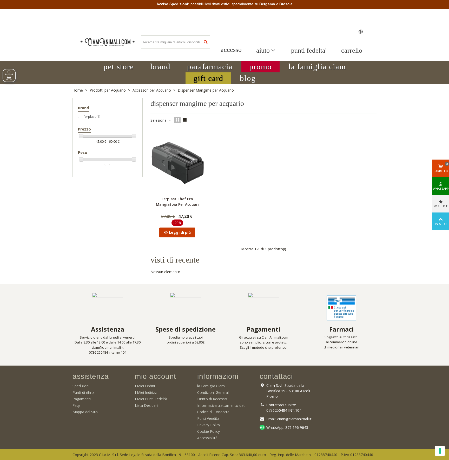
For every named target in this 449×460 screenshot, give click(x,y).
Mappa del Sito (85, 411)
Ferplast (91, 116)
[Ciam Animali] (107, 42)
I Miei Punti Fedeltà (151, 398)
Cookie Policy (208, 431)
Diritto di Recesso (212, 398)
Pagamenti (81, 398)
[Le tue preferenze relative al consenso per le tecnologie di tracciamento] (440, 451)
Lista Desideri (146, 405)
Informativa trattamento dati (221, 405)
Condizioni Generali (213, 392)
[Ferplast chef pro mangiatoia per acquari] (177, 163)
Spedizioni (80, 385)
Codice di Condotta (213, 411)
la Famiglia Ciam (211, 385)
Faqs (76, 405)
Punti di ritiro (83, 392)
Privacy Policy (208, 424)
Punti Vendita (208, 418)
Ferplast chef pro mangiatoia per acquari (177, 201)
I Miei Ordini (145, 385)
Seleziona (159, 120)
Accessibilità (207, 437)
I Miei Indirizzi (146, 392)
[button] (119, 66)
